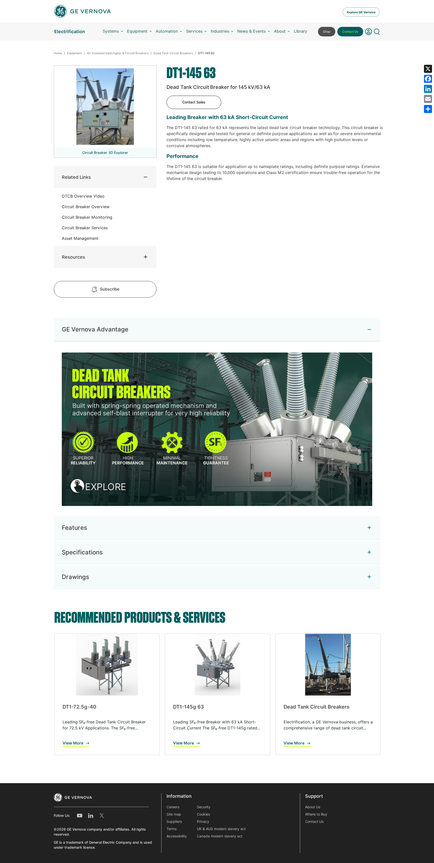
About (280, 31)
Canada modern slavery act (219, 836)
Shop (326, 31)
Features (74, 527)
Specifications (82, 552)
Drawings (75, 577)
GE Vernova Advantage (95, 329)
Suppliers (174, 822)
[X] (428, 69)
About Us (312, 807)
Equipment (137, 31)
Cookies (203, 814)
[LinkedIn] (428, 89)
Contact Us (350, 31)
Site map (174, 814)
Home (58, 53)
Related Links (76, 177)
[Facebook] (428, 79)
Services (194, 31)
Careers (173, 807)
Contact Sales (193, 102)
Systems (111, 31)
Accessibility (177, 836)
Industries (220, 31)
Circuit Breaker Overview (86, 206)
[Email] (428, 99)
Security (203, 807)
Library (300, 31)
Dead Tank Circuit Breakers (173, 53)
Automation (167, 31)
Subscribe (109, 289)
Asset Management (80, 238)
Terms (172, 829)
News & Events (251, 31)
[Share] (428, 109)
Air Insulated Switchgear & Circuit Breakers (117, 53)
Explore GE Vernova (361, 12)
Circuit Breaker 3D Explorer (105, 153)
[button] (368, 32)
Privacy (203, 822)
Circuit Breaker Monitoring (87, 217)
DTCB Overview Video (83, 196)
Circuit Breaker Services (85, 227)
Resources (73, 257)
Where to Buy (316, 814)
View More (73, 743)
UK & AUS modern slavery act (221, 829)
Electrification (69, 31)
